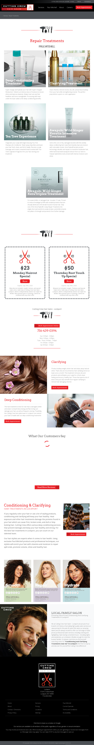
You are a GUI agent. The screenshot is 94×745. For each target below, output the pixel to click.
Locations (38, 710)
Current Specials (68, 706)
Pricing (79, 1)
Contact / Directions (14, 710)
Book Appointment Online (48, 326)
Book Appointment (60, 387)
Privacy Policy (12, 713)
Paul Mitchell (52, 7)
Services (41, 7)
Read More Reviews (46, 487)
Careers (70, 7)
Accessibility (66, 713)
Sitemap (37, 713)
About (61, 7)
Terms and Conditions (70, 710)
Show (24, 281)
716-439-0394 (47, 330)
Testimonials (87, 1)
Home (10, 703)
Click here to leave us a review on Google (47, 723)
